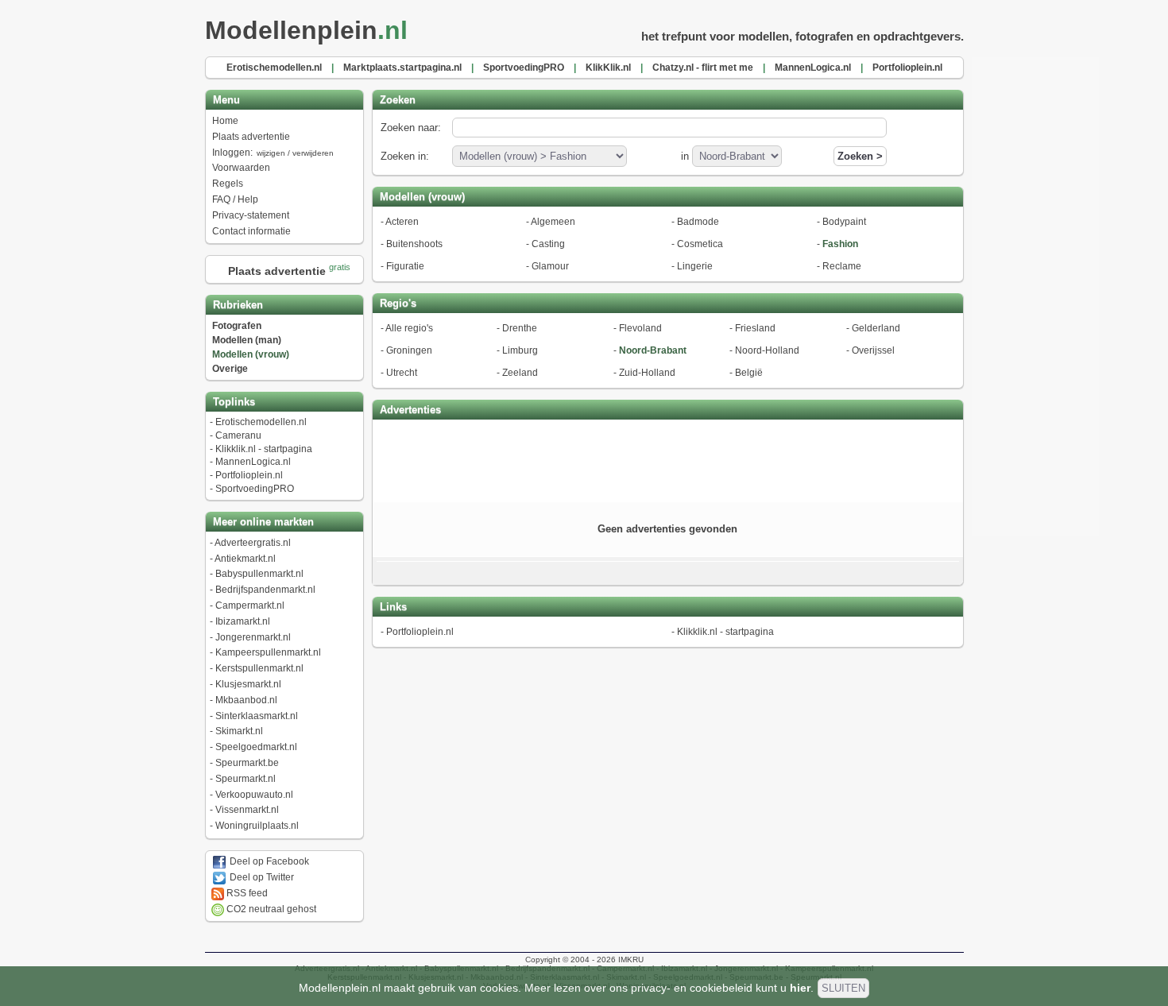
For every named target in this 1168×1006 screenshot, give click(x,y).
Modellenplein (306, 30)
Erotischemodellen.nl (261, 422)
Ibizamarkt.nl (242, 621)
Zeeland (520, 372)
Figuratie (405, 266)
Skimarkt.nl (239, 731)
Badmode (698, 221)
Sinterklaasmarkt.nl (256, 716)
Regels (227, 183)
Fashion (840, 244)
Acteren (402, 221)
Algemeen (553, 221)
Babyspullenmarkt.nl (259, 573)
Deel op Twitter (260, 877)
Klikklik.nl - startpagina (263, 449)
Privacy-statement (250, 215)
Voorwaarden (241, 167)
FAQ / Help (235, 199)
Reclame (841, 266)
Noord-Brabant (652, 350)
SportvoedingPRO (254, 488)
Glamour (550, 266)
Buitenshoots (414, 244)
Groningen (409, 350)
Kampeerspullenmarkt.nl (268, 652)
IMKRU (631, 959)
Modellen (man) (246, 340)
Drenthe (519, 328)
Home (225, 120)
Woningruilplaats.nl (257, 825)
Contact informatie (251, 231)
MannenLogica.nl (253, 461)
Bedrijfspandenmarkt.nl (265, 589)
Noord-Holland (767, 350)
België (749, 372)
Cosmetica (700, 244)
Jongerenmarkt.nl (253, 637)
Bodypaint (844, 221)
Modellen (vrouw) (250, 354)
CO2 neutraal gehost (270, 909)
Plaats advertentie (251, 136)
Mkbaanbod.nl (246, 700)
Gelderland (876, 328)
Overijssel (873, 350)
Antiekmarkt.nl (245, 558)
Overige (230, 368)
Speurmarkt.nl (245, 778)
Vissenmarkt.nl (247, 809)
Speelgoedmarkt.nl (256, 747)
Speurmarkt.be (247, 762)
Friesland (755, 328)
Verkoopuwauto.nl (254, 794)
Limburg (520, 350)
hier (800, 987)
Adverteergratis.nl (253, 542)
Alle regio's (409, 328)
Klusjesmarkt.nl (248, 684)
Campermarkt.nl (249, 605)
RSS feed (246, 893)
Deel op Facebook (268, 861)
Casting (548, 244)
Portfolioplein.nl (249, 475)
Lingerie (695, 266)
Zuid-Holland (647, 372)
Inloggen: (273, 152)
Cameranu (238, 435)
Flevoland (640, 328)
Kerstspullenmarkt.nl (259, 668)
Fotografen (236, 325)
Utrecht (401, 372)
